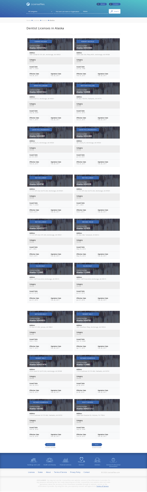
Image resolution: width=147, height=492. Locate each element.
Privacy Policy (75, 472)
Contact (87, 472)
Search (116, 11)
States (40, 472)
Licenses (36, 20)
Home (28, 20)
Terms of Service (60, 472)
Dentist (45, 20)
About (48, 472)
